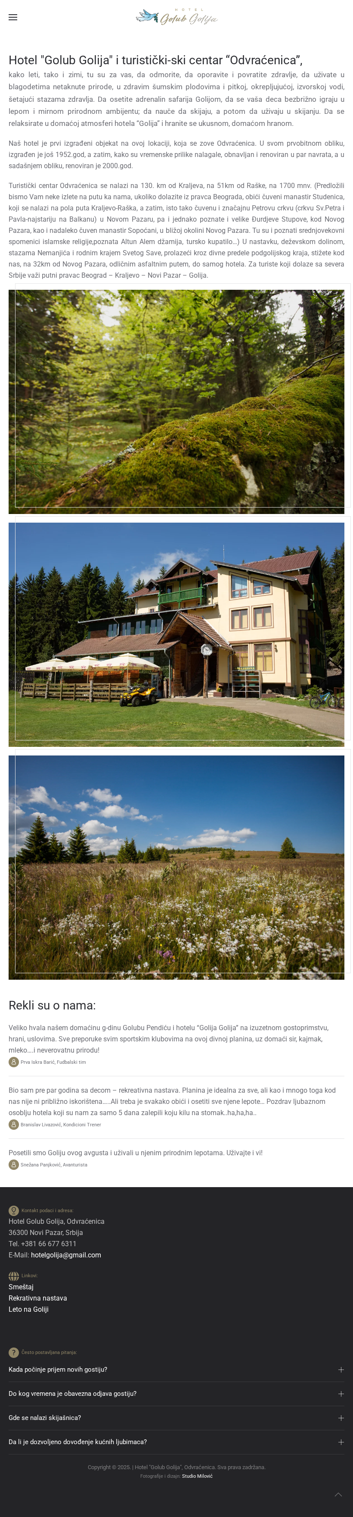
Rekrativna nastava (38, 1298)
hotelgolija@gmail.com (66, 1255)
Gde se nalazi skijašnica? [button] (45, 1418)
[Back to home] (176, 17)
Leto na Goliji (29, 1309)
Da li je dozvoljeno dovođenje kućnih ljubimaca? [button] (78, 1442)
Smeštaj (21, 1287)
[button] (13, 17)
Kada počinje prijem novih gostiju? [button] (58, 1370)
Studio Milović (197, 1476)
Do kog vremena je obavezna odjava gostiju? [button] (72, 1394)
